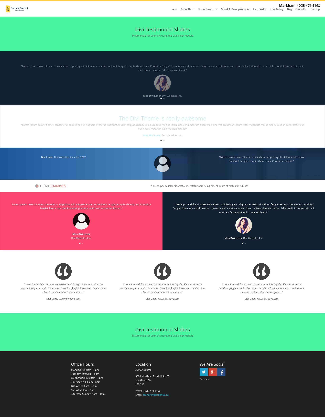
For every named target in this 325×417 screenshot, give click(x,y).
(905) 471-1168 (308, 5)
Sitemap (315, 9)
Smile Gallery (276, 9)
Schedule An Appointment (235, 9)
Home (174, 9)
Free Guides (259, 9)
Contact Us (301, 9)
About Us (186, 9)
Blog (289, 9)
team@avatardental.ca (156, 394)
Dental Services (206, 9)
